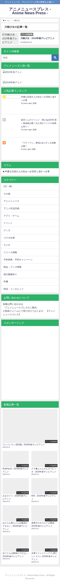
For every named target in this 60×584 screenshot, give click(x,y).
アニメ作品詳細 (11, 208)
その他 (7, 194)
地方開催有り (10, 274)
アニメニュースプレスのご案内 (20, 307)
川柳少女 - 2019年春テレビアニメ (37, 38)
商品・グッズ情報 (12, 267)
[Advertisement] (30, 365)
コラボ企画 (9, 238)
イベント (8, 223)
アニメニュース (11, 201)
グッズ (7, 230)
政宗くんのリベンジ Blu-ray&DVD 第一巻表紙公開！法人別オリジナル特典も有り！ (39, 123)
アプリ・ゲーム (11, 216)
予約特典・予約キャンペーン (18, 259)
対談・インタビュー (14, 289)
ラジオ (7, 245)
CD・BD (8, 186)
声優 (6, 281)
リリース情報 (10, 252)
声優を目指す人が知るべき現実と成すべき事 (27, 171)
